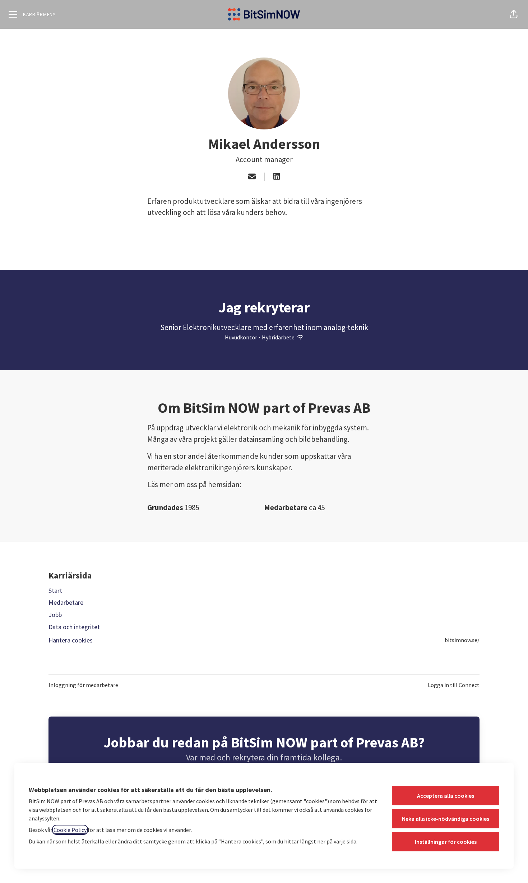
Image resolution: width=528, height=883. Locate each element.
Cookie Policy (70, 829)
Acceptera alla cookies (445, 795)
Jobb (55, 614)
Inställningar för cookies (446, 841)
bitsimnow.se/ (462, 640)
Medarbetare (65, 602)
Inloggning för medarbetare (83, 684)
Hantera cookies (70, 640)
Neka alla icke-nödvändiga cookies (445, 818)
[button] (514, 14)
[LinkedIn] (276, 177)
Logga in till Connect (454, 684)
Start (55, 590)
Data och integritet (74, 627)
